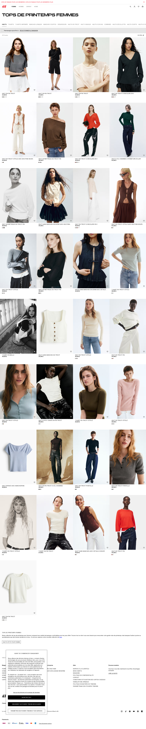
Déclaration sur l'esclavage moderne (51, 671)
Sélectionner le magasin (29, 30)
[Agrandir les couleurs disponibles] (3, 162)
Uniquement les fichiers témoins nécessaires (26, 704)
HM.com (4, 657)
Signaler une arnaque (81, 682)
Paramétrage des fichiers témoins (85, 686)
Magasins (76, 673)
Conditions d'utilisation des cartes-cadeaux (89, 679)
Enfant (28, 6)
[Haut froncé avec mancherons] (18, 457)
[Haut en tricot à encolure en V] (128, 64)
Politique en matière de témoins (84, 684)
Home (36, 6)
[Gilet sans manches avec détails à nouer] (91, 522)
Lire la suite (112, 673)
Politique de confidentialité (83, 675)
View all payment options (45, 723)
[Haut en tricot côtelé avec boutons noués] (18, 130)
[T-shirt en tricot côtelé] (128, 260)
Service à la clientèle (81, 668)
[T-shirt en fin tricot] (54, 522)
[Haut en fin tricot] (18, 64)
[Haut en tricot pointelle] (91, 457)
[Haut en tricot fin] (128, 326)
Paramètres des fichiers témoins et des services (26, 711)
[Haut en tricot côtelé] (18, 260)
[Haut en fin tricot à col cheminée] (54, 457)
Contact (76, 677)
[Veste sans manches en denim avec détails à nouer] (91, 260)
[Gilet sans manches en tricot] (54, 326)
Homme (21, 6)
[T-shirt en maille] (18, 326)
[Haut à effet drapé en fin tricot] (54, 391)
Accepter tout (26, 697)
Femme (14, 6)
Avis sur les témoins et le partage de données (26, 692)
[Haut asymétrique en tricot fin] (54, 130)
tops (60, 637)
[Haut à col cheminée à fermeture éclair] (128, 130)
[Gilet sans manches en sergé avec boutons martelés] (54, 195)
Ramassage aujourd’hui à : (11, 30)
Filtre (140, 35)
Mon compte (77, 671)
